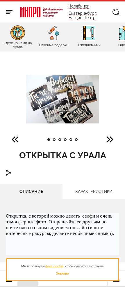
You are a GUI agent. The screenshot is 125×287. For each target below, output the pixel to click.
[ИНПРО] (41, 12)
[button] (109, 139)
